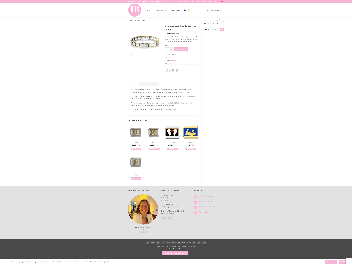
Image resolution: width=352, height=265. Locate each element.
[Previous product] (222, 20)
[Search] (207, 10)
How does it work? (162, 10)
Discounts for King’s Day (207, 207)
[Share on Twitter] (169, 70)
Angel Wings (172, 144)
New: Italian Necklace (206, 201)
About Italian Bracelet (187, 1)
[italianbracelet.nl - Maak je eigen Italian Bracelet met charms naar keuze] (135, 10)
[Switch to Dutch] (185, 10)
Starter (173, 63)
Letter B (136, 144)
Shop (149, 10)
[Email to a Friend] (172, 70)
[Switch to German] (189, 10)
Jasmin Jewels (172, 66)
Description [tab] (133, 84)
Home (130, 21)
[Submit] (222, 29)
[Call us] (146, 232)
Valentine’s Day (204, 212)
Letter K (154, 144)
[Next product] (218, 20)
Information (175, 10)
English (218, 1)
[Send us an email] (143, 232)
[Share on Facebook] (166, 70)
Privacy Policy (160, 246)
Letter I (136, 174)
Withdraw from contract (175, 253)
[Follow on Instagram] (162, 218)
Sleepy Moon (190, 144)
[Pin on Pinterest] (176, 70)
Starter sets (141, 21)
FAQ (198, 1)
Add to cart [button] (136, 148)
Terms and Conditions (173, 246)
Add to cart (181, 49)
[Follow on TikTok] (140, 232)
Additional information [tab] (149, 84)
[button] (207, 1)
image (169, 63)
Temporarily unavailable (206, 196)
